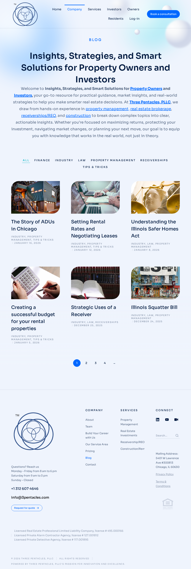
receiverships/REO (38, 115)
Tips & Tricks (95, 167)
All (26, 160)
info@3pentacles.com (30, 497)
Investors (23, 95)
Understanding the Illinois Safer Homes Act (155, 229)
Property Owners (146, 88)
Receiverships (154, 160)
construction (78, 115)
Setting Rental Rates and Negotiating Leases (94, 229)
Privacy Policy (165, 474)
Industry (64, 160)
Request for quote (24, 507)
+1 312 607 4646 (24, 489)
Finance (42, 160)
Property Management (113, 160)
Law (82, 160)
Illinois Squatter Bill (154, 307)
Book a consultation (163, 14)
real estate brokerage (150, 109)
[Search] (177, 435)
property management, (107, 109)
